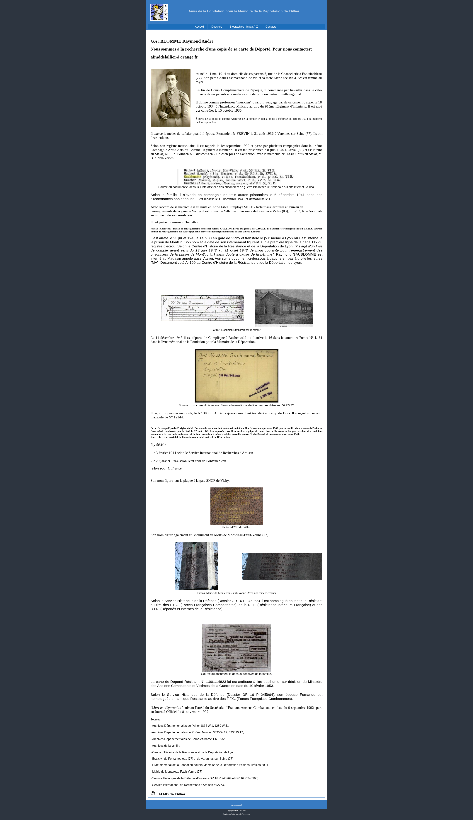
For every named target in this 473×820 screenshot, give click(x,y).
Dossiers (216, 26)
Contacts (271, 26)
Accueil (199, 26)
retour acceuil (236, 805)
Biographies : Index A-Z (244, 26)
